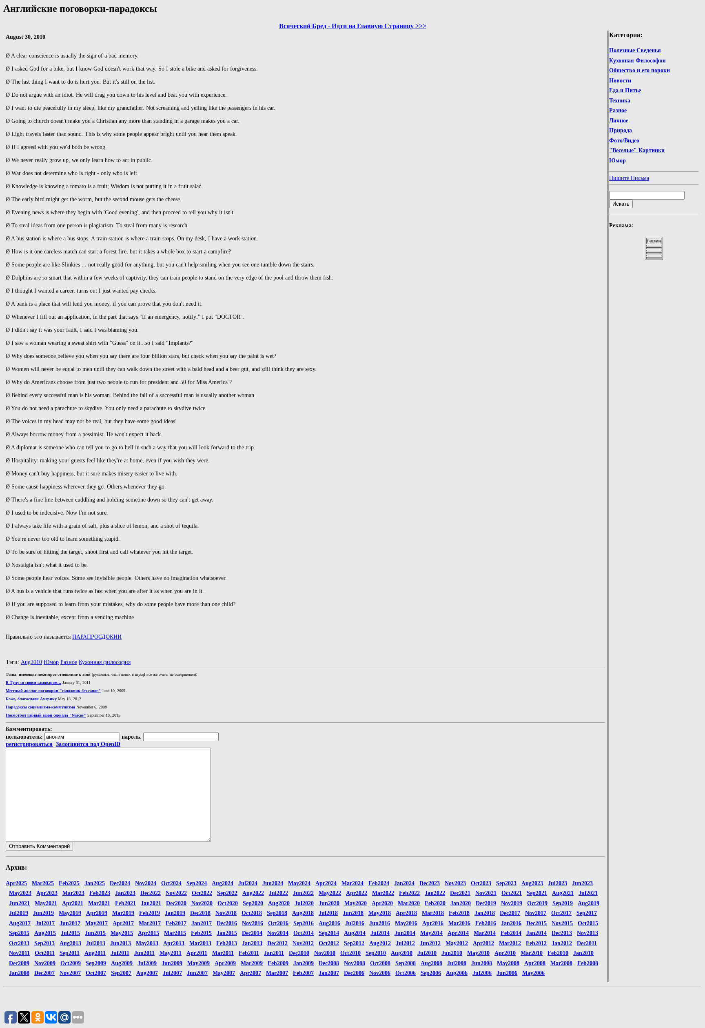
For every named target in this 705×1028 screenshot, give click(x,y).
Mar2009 (252, 963)
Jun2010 (451, 953)
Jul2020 (304, 903)
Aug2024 (222, 883)
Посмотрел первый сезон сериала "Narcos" (46, 715)
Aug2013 (70, 943)
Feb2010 (558, 953)
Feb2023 (99, 893)
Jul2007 (172, 973)
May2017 (96, 923)
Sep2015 (19, 933)
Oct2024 (171, 883)
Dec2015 (536, 923)
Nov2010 (324, 953)
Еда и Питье (625, 90)
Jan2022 (435, 893)
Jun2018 (353, 913)
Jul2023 (557, 883)
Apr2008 (534, 963)
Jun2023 (582, 883)
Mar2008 (561, 963)
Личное (618, 121)
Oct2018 (252, 913)
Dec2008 (329, 963)
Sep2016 (303, 923)
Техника (619, 101)
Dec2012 (277, 943)
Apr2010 (505, 953)
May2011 (171, 953)
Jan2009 (303, 963)
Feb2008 (587, 963)
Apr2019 (96, 913)
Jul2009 (147, 963)
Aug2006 (457, 973)
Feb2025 (69, 883)
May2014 (431, 933)
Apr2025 (16, 883)
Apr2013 (173, 943)
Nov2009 (44, 963)
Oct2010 (350, 953)
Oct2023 (481, 883)
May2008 (508, 963)
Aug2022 (253, 893)
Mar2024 (352, 883)
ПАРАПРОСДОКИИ (97, 637)
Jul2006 (482, 973)
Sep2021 (537, 893)
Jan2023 (125, 893)
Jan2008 (19, 973)
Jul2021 (588, 893)
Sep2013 (44, 943)
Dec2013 (562, 933)
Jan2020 (460, 903)
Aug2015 (45, 933)
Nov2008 (354, 963)
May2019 (70, 913)
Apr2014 (458, 933)
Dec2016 (227, 923)
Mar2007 (277, 973)
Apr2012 (483, 943)
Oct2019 (537, 903)
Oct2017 (561, 913)
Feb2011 (249, 953)
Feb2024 (378, 883)
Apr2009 (225, 963)
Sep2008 (405, 963)
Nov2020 (202, 903)
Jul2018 (328, 913)
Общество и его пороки (639, 70)
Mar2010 (532, 953)
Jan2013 (252, 943)
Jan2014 (536, 933)
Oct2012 (329, 943)
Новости (620, 81)
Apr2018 (406, 913)
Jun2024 (272, 883)
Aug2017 (20, 923)
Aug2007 (147, 973)
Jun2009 (172, 963)
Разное (618, 110)
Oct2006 (405, 973)
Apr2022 (356, 893)
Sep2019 (562, 903)
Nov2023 (455, 883)
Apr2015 (148, 933)
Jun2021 (19, 903)
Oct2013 (19, 943)
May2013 (147, 943)
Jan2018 (484, 913)
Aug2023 (532, 883)
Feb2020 (435, 903)
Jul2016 (354, 923)
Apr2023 (47, 893)
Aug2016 (329, 923)
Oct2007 (96, 973)
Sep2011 (70, 953)
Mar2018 (433, 913)
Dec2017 (510, 913)
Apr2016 (432, 923)
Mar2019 (123, 913)
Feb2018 (459, 913)
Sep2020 (253, 903)
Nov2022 (176, 893)
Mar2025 (43, 883)
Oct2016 (278, 923)
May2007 (224, 973)
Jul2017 (45, 923)
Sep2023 (506, 883)
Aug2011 (95, 953)
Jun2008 (481, 963)
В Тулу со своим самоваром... (33, 682)
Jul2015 (70, 933)
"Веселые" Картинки (637, 150)
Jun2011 (144, 953)
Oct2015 (588, 923)
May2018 (379, 913)
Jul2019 (18, 913)
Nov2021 (486, 893)
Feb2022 (409, 893)
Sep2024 (196, 883)
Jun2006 (507, 973)
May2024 (299, 883)
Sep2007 (121, 973)
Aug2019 (588, 903)
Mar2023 (73, 893)
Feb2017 (176, 923)
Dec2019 (486, 903)
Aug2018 (303, 913)
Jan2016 (511, 923)
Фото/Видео (624, 141)
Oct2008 (380, 963)
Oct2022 (202, 893)
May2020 (355, 903)
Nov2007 (70, 973)
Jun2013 (120, 943)
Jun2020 (329, 903)
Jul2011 (120, 953)
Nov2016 (252, 923)
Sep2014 (329, 933)
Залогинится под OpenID (88, 744)
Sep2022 (227, 893)
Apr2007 (250, 973)
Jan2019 (175, 913)
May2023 (20, 893)
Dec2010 (299, 953)
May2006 (533, 973)
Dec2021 (460, 893)
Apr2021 (72, 903)
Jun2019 (43, 913)
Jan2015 (227, 933)
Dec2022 (150, 893)
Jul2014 (380, 933)
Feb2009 (278, 963)
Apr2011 (196, 953)
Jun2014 (405, 933)
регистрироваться (29, 744)
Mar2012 (510, 943)
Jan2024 (404, 883)
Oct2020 (227, 903)
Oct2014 (303, 933)
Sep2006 (431, 973)
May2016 (406, 923)
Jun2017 (70, 923)
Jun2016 (379, 923)
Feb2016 (485, 923)
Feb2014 (511, 933)
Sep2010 (376, 953)
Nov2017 (535, 913)
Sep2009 (96, 963)
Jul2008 (456, 963)
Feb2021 (125, 903)
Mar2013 (200, 943)
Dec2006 (354, 973)
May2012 (457, 943)
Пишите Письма (629, 178)
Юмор (617, 161)
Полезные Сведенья (635, 50)
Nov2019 (511, 903)
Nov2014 (277, 933)
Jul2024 (247, 883)
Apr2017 (123, 923)
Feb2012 (536, 943)
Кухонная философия (105, 662)
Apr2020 (382, 903)
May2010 (478, 953)
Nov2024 (145, 883)
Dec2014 (252, 933)
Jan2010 (583, 953)
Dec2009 (19, 963)
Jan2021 (151, 903)
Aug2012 (380, 943)
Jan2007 (329, 973)
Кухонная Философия (637, 61)
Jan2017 (201, 923)
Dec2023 (429, 883)
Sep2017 (586, 913)
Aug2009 (122, 963)
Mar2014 (485, 933)
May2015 (122, 933)
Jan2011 (274, 953)
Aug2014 (355, 933)
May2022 (330, 893)
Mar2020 (409, 903)
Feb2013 (226, 943)
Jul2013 (95, 943)
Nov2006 (379, 973)
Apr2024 (326, 883)
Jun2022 (303, 893)
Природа (620, 130)
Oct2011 (45, 953)
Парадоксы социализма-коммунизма (40, 707)
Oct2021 (511, 893)
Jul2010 (427, 953)
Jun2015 (95, 933)
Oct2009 (70, 963)
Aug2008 (431, 963)
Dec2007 (44, 973)
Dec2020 (176, 903)
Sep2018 (277, 913)
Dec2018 (200, 913)
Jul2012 (405, 943)
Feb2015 (201, 933)
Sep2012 (354, 943)
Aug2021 (563, 893)
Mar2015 (175, 933)
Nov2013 (587, 933)
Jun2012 (430, 943)
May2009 (198, 963)
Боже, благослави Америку (31, 699)
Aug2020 (279, 903)
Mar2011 (223, 953)
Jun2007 (197, 973)
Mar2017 (150, 923)
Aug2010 (31, 662)
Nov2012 (303, 943)
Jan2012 (562, 943)
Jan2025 (94, 883)
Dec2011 (587, 943)
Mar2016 (459, 923)
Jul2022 (278, 893)
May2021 (46, 903)
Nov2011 (19, 953)
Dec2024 (120, 883)
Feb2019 (149, 913)
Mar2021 (99, 903)
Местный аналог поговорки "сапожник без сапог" (53, 690)
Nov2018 (226, 913)
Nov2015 (562, 923)
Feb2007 (303, 973)
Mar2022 (383, 893)
